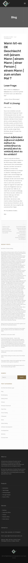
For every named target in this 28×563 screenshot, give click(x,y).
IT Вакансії (3, 416)
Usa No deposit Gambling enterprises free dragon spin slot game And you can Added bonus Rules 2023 (13, 330)
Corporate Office (6, 512)
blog (2, 391)
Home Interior (5, 519)
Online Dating (4, 423)
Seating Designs (6, 492)
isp (15, 37)
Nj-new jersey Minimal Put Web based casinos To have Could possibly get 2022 (12, 366)
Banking (4, 510)
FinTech (3, 402)
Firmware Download (6, 405)
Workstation (5, 488)
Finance (4, 514)
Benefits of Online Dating (7, 248)
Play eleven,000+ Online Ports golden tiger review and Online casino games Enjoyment (13, 361)
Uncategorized (7, 38)
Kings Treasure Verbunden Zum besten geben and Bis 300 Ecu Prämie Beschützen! (13, 324)
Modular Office (6, 516)
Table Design (5, 490)
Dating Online (4, 398)
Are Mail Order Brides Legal (7, 387)
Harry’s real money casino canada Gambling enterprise (11, 351)
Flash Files (3, 409)
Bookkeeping (4, 395)
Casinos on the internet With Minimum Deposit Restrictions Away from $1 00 (7, 230)
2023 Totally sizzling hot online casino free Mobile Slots (13, 356)
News (2, 419)
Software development (6, 427)
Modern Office (5, 496)
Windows (3, 434)
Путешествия (4, 437)
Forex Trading (4, 412)
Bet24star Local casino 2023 (8, 334)
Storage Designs (6, 494)
